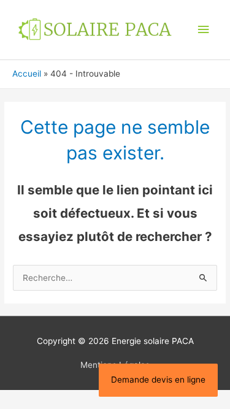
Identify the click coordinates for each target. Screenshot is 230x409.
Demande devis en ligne (158, 379)
